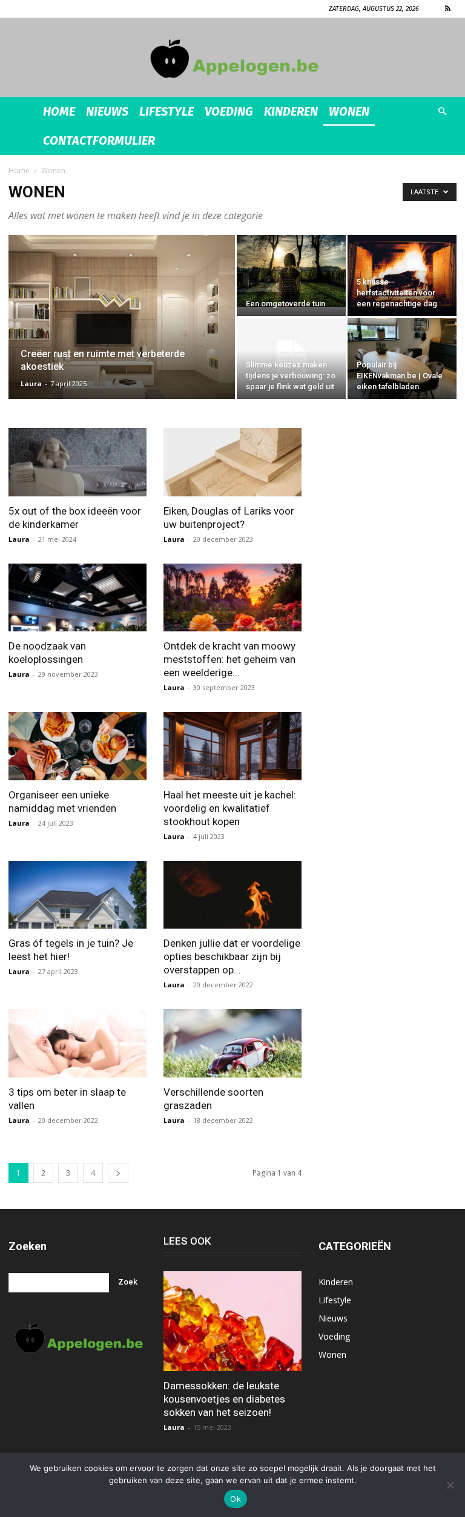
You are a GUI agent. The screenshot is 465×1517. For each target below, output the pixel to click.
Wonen (349, 111)
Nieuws (107, 111)
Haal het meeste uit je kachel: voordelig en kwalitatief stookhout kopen (229, 808)
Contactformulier (99, 140)
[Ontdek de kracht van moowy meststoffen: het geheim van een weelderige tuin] (232, 598)
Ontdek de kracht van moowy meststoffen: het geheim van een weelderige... (229, 659)
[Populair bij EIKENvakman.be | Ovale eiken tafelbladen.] (402, 358)
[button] (442, 111)
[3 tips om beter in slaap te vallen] (77, 1043)
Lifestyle (166, 111)
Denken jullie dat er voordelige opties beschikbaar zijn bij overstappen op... (231, 956)
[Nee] (450, 1485)
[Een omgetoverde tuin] (291, 271)
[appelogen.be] (232, 58)
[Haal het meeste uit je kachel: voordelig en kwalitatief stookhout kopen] (232, 746)
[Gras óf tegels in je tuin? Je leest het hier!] (77, 895)
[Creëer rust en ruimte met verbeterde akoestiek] (121, 333)
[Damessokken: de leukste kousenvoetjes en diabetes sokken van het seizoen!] (232, 1321)
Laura (31, 383)
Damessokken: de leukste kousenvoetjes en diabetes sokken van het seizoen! (224, 1399)
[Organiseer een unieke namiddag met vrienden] (77, 746)
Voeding (229, 111)
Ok (235, 1499)
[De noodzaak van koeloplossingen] (77, 598)
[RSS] (447, 8)
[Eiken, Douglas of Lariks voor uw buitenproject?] (232, 462)
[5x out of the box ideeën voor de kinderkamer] (77, 462)
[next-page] (118, 1173)
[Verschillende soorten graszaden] (232, 1043)
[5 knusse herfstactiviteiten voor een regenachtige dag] (402, 275)
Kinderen (291, 111)
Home (59, 111)
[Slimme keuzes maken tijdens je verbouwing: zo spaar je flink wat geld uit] (291, 358)
